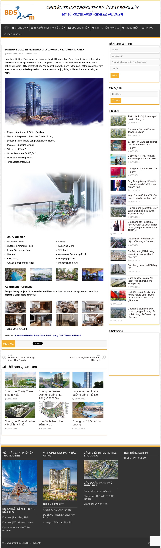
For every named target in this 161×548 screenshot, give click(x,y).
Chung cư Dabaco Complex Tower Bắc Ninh (142, 130)
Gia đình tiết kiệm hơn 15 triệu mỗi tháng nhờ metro (141, 240)
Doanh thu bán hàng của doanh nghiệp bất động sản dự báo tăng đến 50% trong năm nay (141, 312)
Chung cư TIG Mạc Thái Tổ (57, 522)
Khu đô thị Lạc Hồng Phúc (15, 517)
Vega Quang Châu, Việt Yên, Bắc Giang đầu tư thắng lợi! (142, 196)
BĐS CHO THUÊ (79, 28)
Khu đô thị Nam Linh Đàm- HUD (51, 423)
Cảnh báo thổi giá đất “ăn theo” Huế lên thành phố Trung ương (140, 281)
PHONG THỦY (132, 28)
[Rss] (149, 543)
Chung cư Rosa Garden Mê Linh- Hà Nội (20, 423)
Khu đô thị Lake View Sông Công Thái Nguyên (21, 357)
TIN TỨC (149, 28)
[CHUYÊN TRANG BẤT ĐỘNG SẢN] (19, 11)
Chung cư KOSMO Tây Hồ (57, 509)
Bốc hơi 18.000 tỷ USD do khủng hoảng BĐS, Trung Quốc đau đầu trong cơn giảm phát (141, 296)
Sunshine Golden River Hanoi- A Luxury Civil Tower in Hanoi (47, 335)
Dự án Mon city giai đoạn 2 (97, 491)
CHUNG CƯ (20, 28)
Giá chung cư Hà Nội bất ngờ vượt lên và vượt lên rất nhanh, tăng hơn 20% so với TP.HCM (142, 226)
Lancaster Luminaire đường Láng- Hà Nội (85, 393)
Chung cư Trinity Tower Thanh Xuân (19, 393)
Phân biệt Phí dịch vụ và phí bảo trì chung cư (142, 118)
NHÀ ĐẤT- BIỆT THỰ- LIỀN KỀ (48, 28)
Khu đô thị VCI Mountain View (17, 522)
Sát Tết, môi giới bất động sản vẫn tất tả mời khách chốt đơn (141, 254)
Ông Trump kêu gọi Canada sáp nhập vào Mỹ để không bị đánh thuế (142, 184)
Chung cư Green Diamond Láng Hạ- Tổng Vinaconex (50, 395)
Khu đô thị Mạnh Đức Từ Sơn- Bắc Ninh (85, 357)
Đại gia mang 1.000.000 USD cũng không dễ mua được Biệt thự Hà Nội (143, 211)
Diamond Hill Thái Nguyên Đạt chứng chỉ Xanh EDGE (142, 157)
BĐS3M (36, 543)
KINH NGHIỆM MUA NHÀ (107, 28)
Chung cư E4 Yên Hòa (95, 503)
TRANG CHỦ (6, 27)
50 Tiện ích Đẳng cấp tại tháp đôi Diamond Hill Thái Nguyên (143, 144)
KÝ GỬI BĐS (13, 34)
